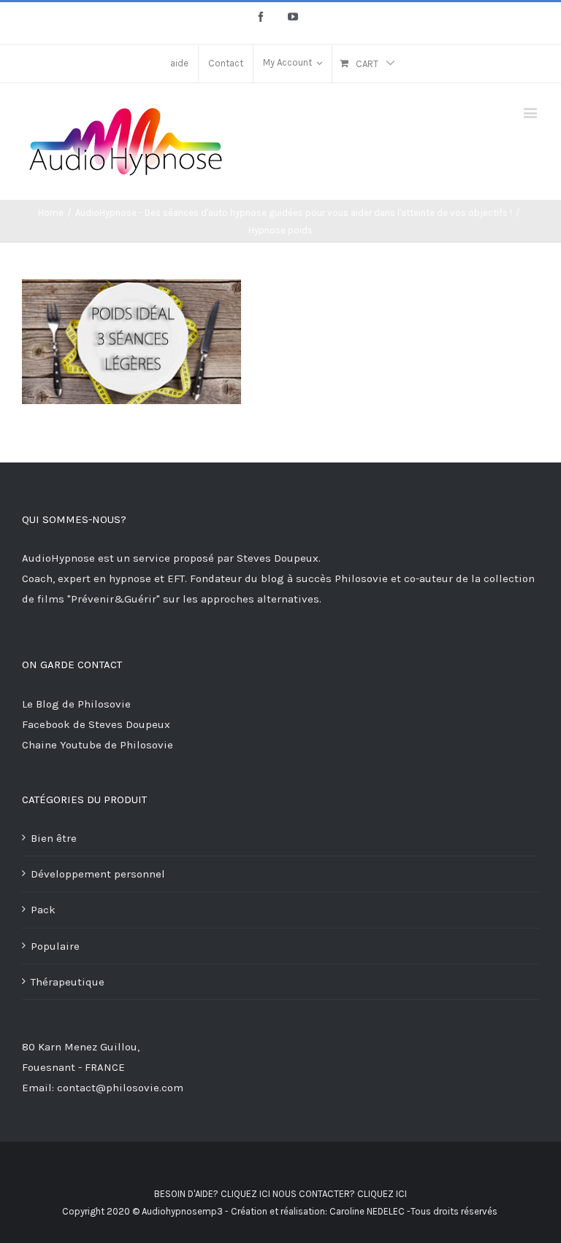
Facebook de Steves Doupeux (96, 724)
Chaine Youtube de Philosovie (97, 744)
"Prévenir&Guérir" (115, 598)
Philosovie (363, 578)
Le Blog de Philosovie (76, 703)
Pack (43, 909)
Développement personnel (98, 873)
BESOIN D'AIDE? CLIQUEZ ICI (212, 1193)
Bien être (54, 838)
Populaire (55, 946)
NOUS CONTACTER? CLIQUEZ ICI (339, 1193)
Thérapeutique (67, 981)
